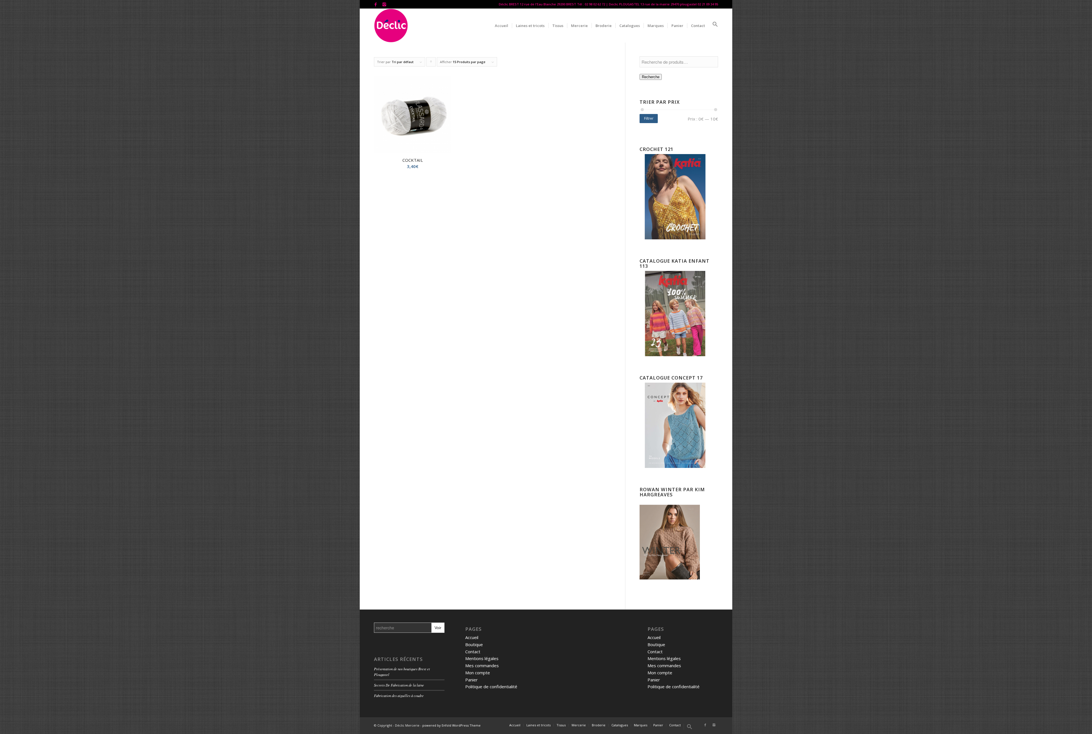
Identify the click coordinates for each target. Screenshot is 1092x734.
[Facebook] (375, 4)
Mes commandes (482, 665)
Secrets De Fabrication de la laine (399, 685)
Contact (472, 651)
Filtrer (648, 118)
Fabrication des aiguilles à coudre (399, 695)
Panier (471, 680)
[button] (713, 26)
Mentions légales (482, 658)
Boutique (474, 644)
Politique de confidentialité (491, 686)
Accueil (471, 637)
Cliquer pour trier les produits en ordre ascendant (431, 63)
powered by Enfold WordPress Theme (451, 725)
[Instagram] (384, 4)
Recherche (650, 77)
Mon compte (477, 672)
